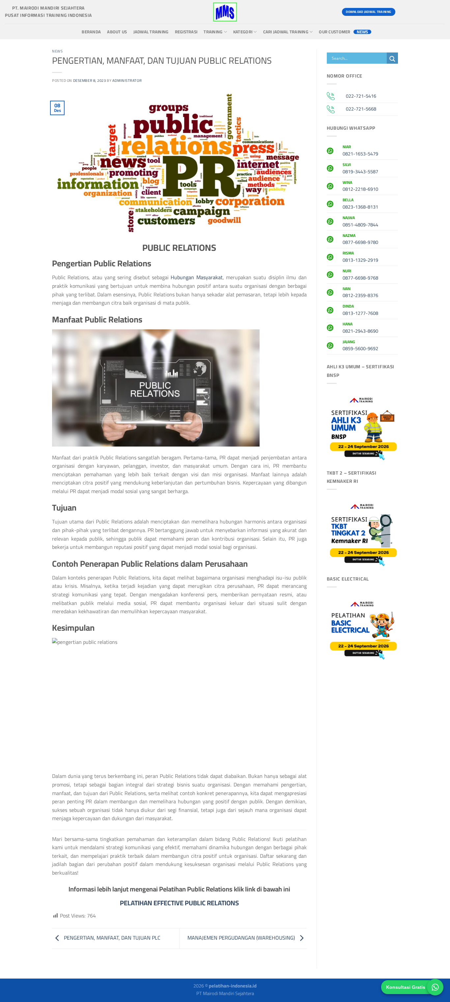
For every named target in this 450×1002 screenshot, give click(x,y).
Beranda (91, 32)
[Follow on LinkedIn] (439, 11)
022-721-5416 (361, 95)
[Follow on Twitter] (427, 11)
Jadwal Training (151, 32)
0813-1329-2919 (360, 257)
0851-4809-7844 (360, 222)
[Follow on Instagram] (415, 11)
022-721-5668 (361, 108)
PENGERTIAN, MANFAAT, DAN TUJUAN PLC (111, 938)
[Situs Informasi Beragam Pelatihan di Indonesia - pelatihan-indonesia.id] (225, 12)
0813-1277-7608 (360, 310)
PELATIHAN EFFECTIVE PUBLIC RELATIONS (179, 903)
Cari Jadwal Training (285, 32)
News (362, 32)
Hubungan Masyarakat (196, 277)
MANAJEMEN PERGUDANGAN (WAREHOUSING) (241, 938)
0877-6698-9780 (360, 240)
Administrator (127, 80)
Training (213, 32)
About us (117, 32)
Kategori (242, 32)
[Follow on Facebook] (403, 11)
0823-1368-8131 (360, 204)
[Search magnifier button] (392, 58)
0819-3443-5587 (360, 169)
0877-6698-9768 (360, 275)
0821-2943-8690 (360, 328)
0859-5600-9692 (360, 346)
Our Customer (334, 32)
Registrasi (186, 32)
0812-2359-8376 (360, 293)
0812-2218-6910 (360, 187)
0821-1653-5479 (360, 151)
